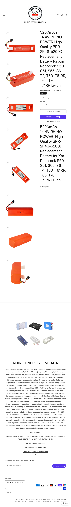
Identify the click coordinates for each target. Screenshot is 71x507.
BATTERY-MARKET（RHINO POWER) (30, 499)
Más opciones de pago (53, 121)
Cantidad (42, 101)
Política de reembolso (60, 499)
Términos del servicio (34, 501)
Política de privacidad (21, 501)
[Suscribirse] (36, 466)
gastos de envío (47, 96)
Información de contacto (59, 501)
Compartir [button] (45, 187)
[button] (4, 15)
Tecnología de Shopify (46, 499)
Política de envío (46, 501)
